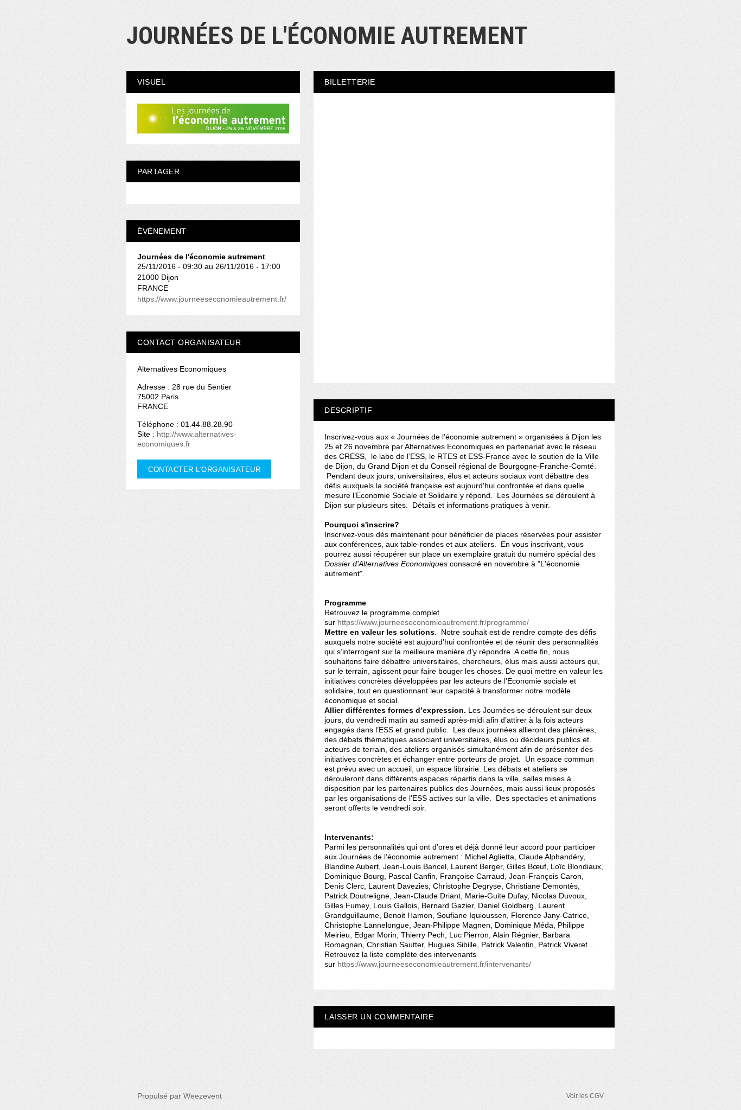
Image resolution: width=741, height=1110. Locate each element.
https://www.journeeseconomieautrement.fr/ (211, 299)
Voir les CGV (585, 1096)
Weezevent (202, 1096)
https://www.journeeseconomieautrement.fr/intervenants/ (434, 964)
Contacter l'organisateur (204, 469)
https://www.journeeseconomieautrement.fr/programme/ (433, 622)
